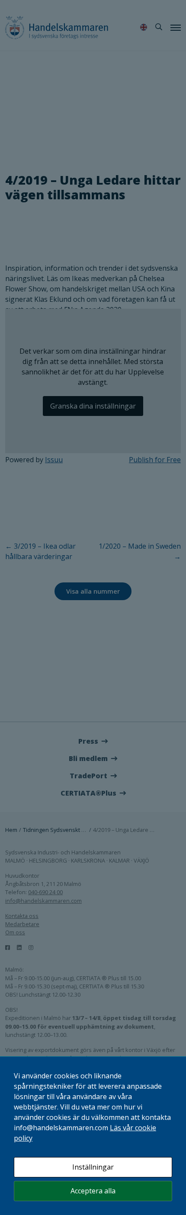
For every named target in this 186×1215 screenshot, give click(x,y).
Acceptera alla (93, 1191)
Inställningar (93, 1167)
